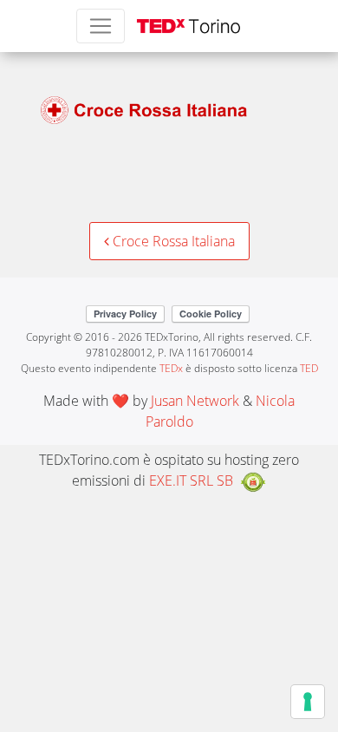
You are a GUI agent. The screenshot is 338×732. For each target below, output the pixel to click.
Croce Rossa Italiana (172, 241)
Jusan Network (195, 400)
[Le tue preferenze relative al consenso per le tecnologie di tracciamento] (307, 701)
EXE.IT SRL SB (191, 480)
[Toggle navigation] (100, 26)
